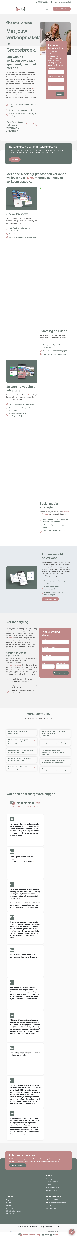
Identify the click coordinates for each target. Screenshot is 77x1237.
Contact (9, 1203)
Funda (33, 88)
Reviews (9, 1205)
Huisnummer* (61, 663)
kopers (11, 638)
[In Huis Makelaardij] (20, 9)
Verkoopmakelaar (52, 1179)
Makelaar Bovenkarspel (14, 1214)
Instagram (65, 512)
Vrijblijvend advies (61, 9)
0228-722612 (43, 2)
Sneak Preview (51, 1190)
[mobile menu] (47, 8)
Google (30, 395)
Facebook (45, 514)
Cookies (56, 1227)
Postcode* (45, 663)
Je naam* (51, 69)
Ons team (9, 1208)
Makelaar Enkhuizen (13, 1211)
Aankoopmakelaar (52, 1182)
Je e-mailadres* (53, 85)
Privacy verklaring (45, 1227)
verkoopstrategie (15, 665)
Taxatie (48, 1184)
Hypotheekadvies (52, 1187)
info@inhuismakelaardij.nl (62, 2)
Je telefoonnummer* (55, 77)
